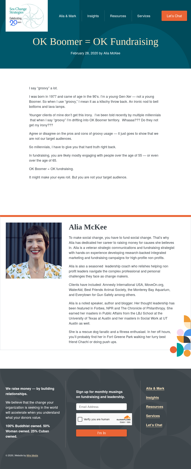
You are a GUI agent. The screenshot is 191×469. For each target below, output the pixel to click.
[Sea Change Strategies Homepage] (27, 16)
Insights (93, 15)
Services (143, 15)
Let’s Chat (174, 15)
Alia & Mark (67, 15)
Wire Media (32, 455)
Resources (118, 15)
